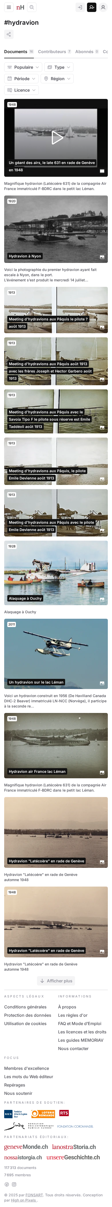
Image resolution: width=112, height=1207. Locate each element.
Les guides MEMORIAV (80, 1040)
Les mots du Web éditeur (28, 1076)
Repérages (14, 1085)
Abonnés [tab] (86, 51)
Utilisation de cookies (25, 1023)
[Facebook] (6, 1184)
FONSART (34, 1195)
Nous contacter (73, 1048)
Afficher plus (59, 980)
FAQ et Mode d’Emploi (79, 1023)
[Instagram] (14, 1184)
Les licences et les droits (82, 1031)
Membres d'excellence (26, 1068)
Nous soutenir (18, 1093)
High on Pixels (24, 1200)
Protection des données (27, 1015)
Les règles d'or (73, 1015)
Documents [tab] (18, 51)
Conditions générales (25, 1006)
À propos (67, 1006)
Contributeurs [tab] (54, 51)
